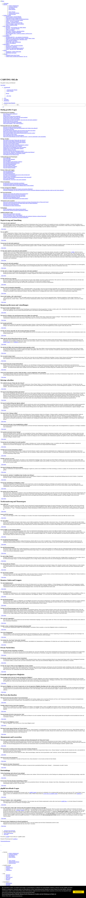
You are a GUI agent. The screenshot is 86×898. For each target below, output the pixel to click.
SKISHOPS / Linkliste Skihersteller (13, 51)
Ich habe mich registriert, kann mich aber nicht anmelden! (15, 117)
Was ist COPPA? (6, 115)
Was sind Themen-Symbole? (9, 167)
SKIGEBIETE (6, 44)
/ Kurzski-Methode (13, 16)
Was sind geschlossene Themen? (10, 166)
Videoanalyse (9, 870)
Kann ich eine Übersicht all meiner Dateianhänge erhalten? (15, 210)
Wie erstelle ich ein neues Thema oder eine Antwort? (14, 140)
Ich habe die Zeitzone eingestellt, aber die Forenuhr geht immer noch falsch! (19, 130)
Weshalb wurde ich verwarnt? (9, 149)
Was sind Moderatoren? (8, 172)
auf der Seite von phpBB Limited (50, 793)
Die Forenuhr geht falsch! (8, 129)
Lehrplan (8, 869)
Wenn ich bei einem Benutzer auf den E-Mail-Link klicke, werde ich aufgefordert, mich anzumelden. (24, 136)
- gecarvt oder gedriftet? (15, 23)
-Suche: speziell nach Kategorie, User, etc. (16, 56)
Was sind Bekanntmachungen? (9, 164)
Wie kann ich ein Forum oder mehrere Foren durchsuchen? (15, 193)
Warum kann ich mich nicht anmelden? (11, 118)
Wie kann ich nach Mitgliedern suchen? (11, 197)
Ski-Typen (8, 878)
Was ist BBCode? (7, 158)
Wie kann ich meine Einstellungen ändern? (12, 127)
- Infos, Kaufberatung (13, 42)
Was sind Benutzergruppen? (9, 173)
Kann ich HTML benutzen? (9, 159)
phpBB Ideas (64, 801)
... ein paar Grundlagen (12, 21)
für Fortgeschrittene (14, 17)
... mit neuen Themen (12, 28)
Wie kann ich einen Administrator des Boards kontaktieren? (15, 217)
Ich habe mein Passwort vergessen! (10, 121)
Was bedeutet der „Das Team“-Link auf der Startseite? (14, 179)
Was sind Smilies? (7, 160)
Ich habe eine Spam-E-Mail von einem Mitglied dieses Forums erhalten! (18, 185)
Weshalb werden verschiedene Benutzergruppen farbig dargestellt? (17, 177)
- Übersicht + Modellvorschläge (15, 31)
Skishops (8, 879)
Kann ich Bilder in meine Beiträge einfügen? (12, 161)
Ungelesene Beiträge (13, 854)
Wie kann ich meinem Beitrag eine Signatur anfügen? (14, 142)
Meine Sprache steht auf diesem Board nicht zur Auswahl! (15, 131)
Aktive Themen (12, 860)
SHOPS (5, 50)
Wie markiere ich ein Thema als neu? (11, 154)
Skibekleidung (9, 883)
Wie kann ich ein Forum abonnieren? (11, 204)
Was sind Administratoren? (9, 171)
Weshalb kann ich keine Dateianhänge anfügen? (13, 148)
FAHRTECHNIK (7, 15)
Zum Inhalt (3, 85)
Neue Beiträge (12, 855)
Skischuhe (8, 884)
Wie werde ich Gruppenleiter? (9, 176)
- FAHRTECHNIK (11, 25)
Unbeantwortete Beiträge (14, 861)
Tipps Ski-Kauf (9, 877)
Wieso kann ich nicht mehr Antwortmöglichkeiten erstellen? (15, 144)
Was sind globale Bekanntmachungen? (11, 162)
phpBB (7, 836)
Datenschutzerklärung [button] (17, 895)
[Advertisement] (43, 67)
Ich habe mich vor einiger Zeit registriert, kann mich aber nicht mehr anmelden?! (20, 119)
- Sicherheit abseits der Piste (14, 22)
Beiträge (13, 7)
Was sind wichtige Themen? (9, 165)
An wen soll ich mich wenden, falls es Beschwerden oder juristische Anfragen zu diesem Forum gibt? (24, 216)
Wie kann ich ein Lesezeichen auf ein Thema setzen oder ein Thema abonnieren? (20, 203)
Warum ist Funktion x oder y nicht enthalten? (12, 215)
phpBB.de (16, 342)
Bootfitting (11, 40)
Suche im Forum (12, 14)
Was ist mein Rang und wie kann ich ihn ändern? (13, 135)
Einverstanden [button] (78, 891)
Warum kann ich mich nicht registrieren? (11, 116)
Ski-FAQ (8, 876)
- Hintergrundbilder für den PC (15, 48)
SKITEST (8, 874)
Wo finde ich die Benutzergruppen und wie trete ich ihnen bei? (16, 174)
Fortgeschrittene (9, 867)
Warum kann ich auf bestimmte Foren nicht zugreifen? (14, 147)
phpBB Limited (6, 342)
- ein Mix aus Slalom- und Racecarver (19, 33)
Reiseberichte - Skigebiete (11, 46)
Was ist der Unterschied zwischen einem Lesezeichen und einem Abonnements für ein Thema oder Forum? (26, 202)
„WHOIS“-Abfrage (20, 810)
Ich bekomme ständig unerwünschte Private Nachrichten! (15, 184)
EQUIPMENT (6, 36)
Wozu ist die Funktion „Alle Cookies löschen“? (13, 123)
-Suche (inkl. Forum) (12, 55)
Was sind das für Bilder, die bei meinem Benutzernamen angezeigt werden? (19, 133)
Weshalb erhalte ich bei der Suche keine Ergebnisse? (14, 194)
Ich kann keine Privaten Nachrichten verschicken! (13, 183)
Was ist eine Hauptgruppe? (9, 178)
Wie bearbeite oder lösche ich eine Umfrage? (12, 146)
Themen (12, 11)
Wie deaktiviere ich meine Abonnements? (12, 205)
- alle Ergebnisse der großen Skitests (16, 27)
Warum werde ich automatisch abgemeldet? (12, 122)
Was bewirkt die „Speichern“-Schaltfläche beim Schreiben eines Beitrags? (19, 152)
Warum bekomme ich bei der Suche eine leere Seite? (14, 196)
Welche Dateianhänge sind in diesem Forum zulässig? (14, 209)
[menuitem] (11, 89)
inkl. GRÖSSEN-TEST (16, 39)
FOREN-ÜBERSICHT (14, 5)
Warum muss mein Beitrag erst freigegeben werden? (14, 153)
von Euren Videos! (14, 20)
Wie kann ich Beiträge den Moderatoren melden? (13, 151)
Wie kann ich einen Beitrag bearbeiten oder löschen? (14, 141)
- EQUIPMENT (11, 43)
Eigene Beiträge (12, 857)
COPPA (72, 252)
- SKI (8, 34)
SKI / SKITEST (6, 26)
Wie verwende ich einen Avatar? (10, 134)
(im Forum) (11, 52)
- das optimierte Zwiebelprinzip (17, 37)
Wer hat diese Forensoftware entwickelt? (11, 213)
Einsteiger (8, 866)
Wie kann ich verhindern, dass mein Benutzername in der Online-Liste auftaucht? (20, 128)
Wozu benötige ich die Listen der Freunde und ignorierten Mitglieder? (18, 189)
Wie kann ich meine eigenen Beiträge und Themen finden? (15, 198)
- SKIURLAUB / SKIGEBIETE (14, 49)
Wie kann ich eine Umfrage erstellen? (11, 143)
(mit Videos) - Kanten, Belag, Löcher (20, 38)
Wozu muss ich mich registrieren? (10, 113)
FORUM (5, 4)
